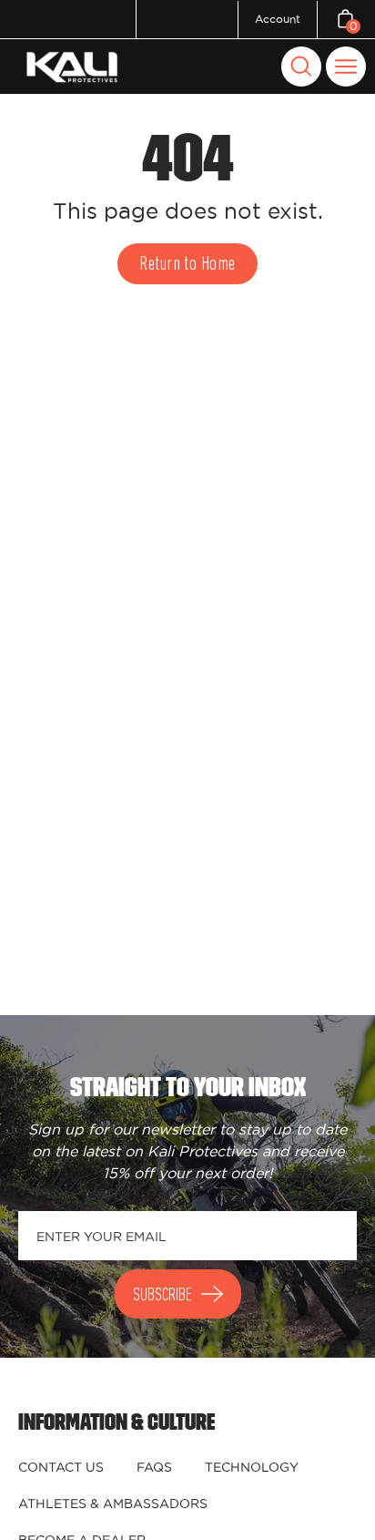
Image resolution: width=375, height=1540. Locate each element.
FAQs (154, 1467)
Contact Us (61, 1467)
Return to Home (187, 264)
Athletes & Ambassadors (113, 1503)
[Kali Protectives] (74, 66)
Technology (252, 1467)
